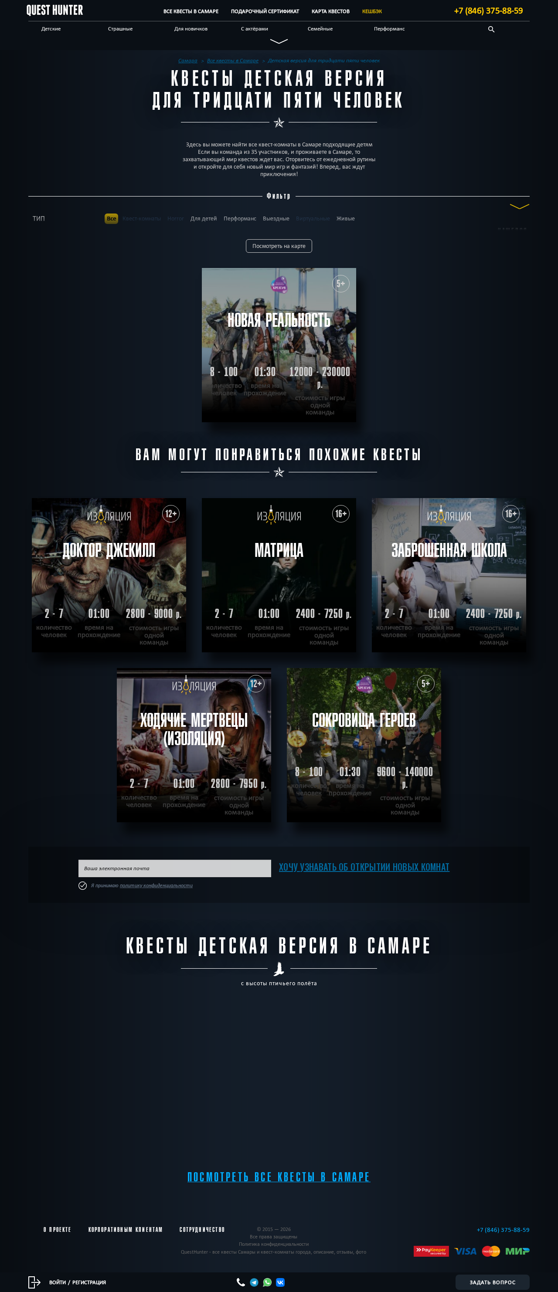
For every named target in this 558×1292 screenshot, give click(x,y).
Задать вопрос (493, 1281)
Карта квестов (331, 11)
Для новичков (191, 28)
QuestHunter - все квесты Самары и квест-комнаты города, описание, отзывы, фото (273, 1251)
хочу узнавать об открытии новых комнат (364, 866)
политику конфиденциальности (156, 885)
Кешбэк (372, 11)
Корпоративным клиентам (125, 1230)
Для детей (204, 218)
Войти (57, 1281)
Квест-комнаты (141, 218)
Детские (51, 28)
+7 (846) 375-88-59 (488, 10)
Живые (346, 218)
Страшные (120, 28)
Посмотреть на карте (279, 246)
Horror (175, 218)
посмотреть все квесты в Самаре (279, 1177)
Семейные (320, 28)
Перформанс (389, 28)
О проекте (58, 1230)
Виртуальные (313, 218)
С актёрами (254, 28)
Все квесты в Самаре (190, 11)
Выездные (276, 218)
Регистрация (89, 1281)
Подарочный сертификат (265, 11)
